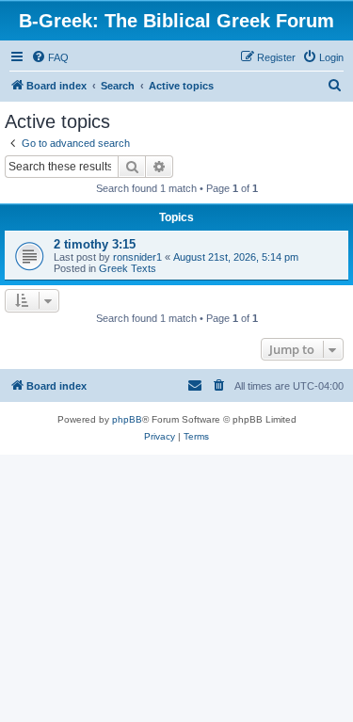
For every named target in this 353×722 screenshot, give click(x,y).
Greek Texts (127, 268)
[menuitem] (50, 57)
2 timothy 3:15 (95, 244)
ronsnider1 (137, 257)
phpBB (127, 419)
